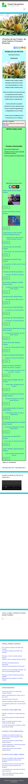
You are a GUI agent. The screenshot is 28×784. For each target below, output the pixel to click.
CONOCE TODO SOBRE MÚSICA (13, 731)
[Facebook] (14, 48)
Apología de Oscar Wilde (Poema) (13, 296)
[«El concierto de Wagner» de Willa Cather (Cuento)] (14, 289)
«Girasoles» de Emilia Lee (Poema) (13, 272)
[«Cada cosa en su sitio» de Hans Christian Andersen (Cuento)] (14, 239)
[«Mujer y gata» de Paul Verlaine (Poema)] (14, 204)
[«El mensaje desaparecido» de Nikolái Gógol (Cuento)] (14, 428)
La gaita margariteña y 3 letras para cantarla (13, 744)
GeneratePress (14, 781)
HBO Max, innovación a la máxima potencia (13, 713)
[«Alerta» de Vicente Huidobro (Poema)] (14, 347)
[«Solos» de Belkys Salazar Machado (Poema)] (14, 455)
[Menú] (24, 9)
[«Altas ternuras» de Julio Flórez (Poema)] (14, 251)
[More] (25, 48)
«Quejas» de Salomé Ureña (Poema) (13, 355)
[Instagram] (22, 48)
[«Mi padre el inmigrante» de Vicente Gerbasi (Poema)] (14, 400)
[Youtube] (14, 186)
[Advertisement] (14, 551)
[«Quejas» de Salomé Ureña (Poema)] (14, 358)
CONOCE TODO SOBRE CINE (12, 710)
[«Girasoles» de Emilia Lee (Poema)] (14, 274)
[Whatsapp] (20, 48)
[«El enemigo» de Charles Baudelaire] (14, 320)
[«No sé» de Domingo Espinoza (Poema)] (14, 225)
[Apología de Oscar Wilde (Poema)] (14, 299)
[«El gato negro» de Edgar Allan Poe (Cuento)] (14, 386)
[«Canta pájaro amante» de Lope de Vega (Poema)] (14, 414)
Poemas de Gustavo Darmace (10, 699)
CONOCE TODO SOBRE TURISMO (13, 754)
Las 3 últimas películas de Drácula (11, 717)
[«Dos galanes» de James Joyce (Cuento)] (14, 264)
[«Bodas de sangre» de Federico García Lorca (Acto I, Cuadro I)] (14, 372)
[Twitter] (17, 48)
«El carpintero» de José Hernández (13, 307)
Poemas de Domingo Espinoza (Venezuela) (13, 666)
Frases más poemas (16, 4)
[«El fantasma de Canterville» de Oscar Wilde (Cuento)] (14, 334)
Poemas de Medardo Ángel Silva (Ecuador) (13, 701)
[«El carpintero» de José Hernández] (14, 310)
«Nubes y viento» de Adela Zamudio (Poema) (14, 659)
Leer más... (6, 207)
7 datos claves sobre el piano (9, 748)
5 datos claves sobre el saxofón (10, 740)
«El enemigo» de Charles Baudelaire (13, 318)
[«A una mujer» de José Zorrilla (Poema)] (14, 441)
